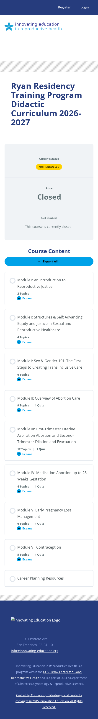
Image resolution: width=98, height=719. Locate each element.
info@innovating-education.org (34, 651)
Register (64, 7)
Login (85, 7)
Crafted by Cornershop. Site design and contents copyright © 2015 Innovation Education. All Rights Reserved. (49, 701)
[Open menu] (90, 54)
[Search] (44, 52)
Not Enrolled (49, 166)
